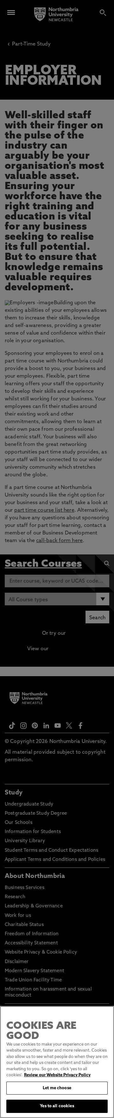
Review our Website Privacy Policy (57, 1075)
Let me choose (57, 1088)
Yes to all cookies (57, 1106)
